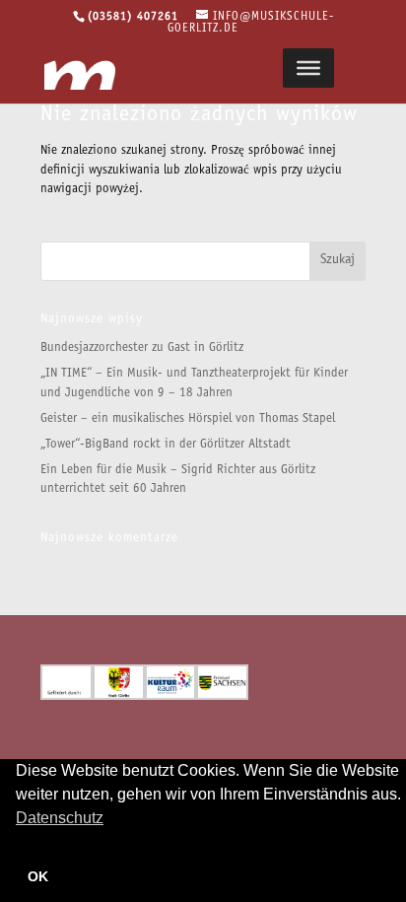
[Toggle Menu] (308, 68)
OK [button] (38, 876)
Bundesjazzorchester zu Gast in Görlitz (141, 348)
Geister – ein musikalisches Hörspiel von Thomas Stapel (187, 419)
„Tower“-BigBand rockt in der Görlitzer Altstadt (165, 445)
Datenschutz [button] (59, 817)
